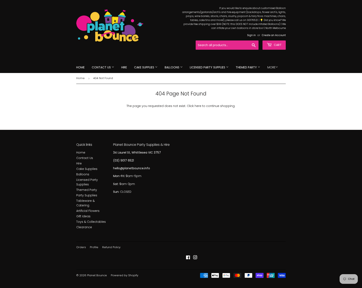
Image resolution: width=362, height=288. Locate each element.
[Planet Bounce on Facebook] (188, 258)
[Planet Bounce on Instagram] (195, 258)
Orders (81, 247)
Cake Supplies (144, 67)
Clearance (84, 227)
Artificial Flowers (88, 211)
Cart (277, 45)
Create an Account (274, 35)
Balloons (172, 67)
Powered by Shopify (124, 275)
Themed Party (247, 67)
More (271, 67)
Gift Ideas (83, 216)
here (198, 106)
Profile (94, 247)
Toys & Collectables (91, 222)
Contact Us (102, 67)
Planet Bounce (97, 275)
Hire (124, 67)
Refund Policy (111, 247)
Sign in (251, 35)
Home (80, 67)
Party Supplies (86, 195)
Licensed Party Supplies (208, 67)
